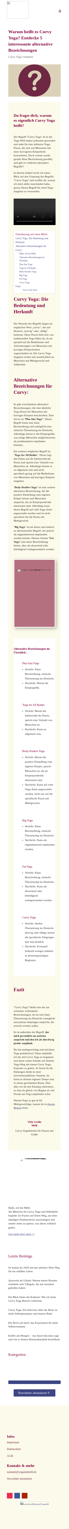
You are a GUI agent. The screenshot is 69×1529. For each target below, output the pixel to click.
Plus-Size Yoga (25, 264)
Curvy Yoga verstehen (20, 56)
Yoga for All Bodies (27, 268)
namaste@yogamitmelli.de (21, 1471)
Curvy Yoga (24, 282)
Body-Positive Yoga (27, 271)
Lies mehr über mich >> (21, 1234)
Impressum (13, 1442)
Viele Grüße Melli (30, 290)
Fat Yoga (23, 279)
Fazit (18, 286)
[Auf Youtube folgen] (24, 1495)
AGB (10, 1455)
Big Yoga (23, 275)
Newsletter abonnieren (32, 1393)
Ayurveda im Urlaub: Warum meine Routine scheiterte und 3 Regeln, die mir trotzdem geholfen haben (32, 1284)
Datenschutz (14, 1449)
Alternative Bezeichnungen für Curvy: (31, 248)
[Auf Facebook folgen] (17, 1495)
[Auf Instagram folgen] (10, 1495)
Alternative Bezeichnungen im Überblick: (31, 259)
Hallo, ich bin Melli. (27, 253)
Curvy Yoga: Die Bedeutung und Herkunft (32, 240)
